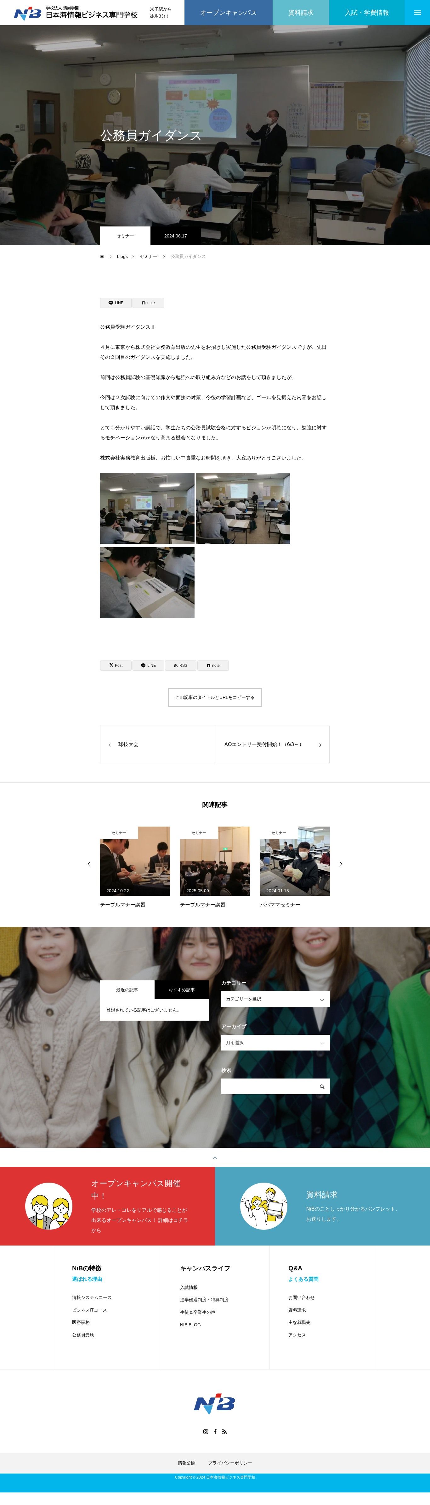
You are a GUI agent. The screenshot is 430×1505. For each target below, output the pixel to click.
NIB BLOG (190, 1324)
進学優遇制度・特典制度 (204, 1299)
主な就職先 (299, 1322)
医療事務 (81, 1322)
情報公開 (186, 1462)
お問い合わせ (301, 1297)
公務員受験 (83, 1334)
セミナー (125, 235)
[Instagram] (205, 1431)
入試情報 (189, 1287)
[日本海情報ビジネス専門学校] (76, 12)
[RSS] (224, 1431)
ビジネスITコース (89, 1310)
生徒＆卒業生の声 (197, 1312)
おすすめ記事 (181, 989)
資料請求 (297, 1310)
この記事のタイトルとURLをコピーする (215, 697)
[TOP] (215, 1157)
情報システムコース (92, 1297)
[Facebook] (215, 1431)
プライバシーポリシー (230, 1462)
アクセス (297, 1334)
